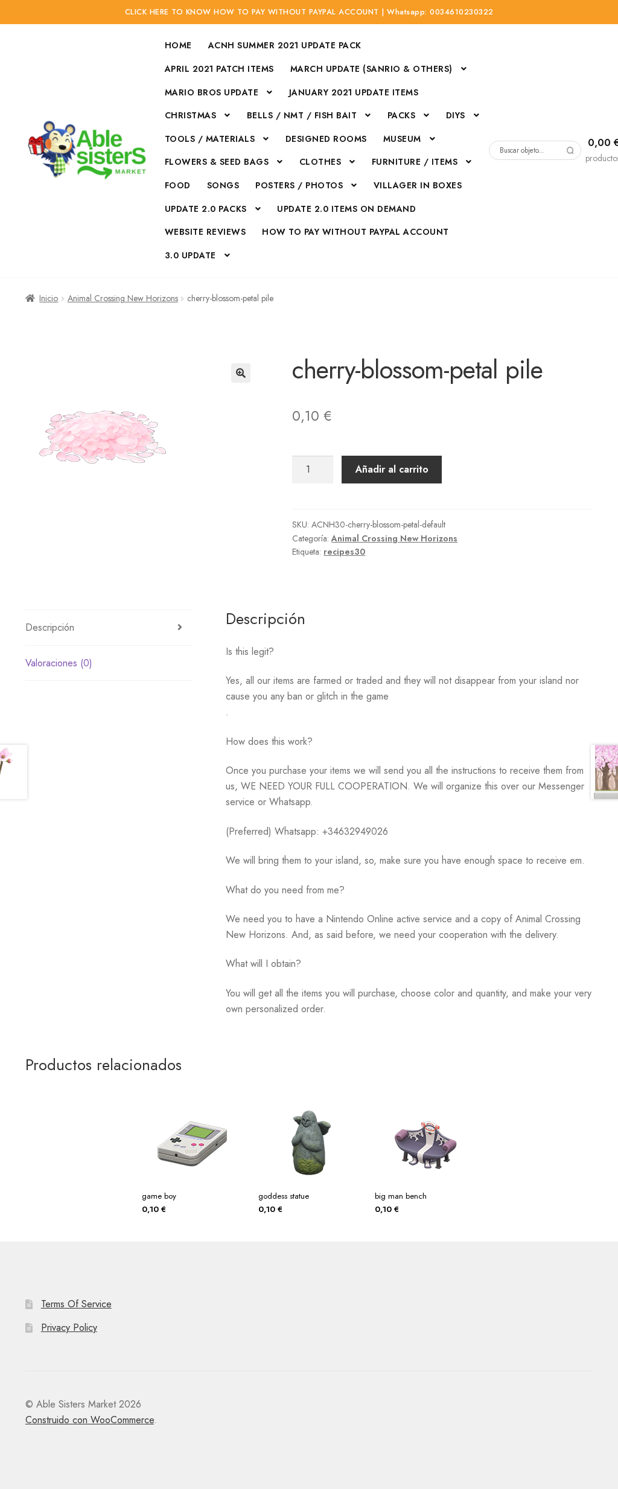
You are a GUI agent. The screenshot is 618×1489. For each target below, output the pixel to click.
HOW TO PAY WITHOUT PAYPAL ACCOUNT (355, 232)
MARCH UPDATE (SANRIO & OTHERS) (371, 69)
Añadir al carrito (391, 469)
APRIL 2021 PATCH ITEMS (219, 69)
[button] (240, 373)
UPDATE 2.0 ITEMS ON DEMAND (346, 209)
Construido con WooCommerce (89, 1420)
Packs (401, 115)
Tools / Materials (210, 139)
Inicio (48, 298)
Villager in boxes (418, 185)
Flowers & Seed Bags (217, 162)
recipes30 (344, 552)
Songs (223, 185)
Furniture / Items (415, 162)
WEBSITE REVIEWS (205, 232)
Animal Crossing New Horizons (123, 298)
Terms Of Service (76, 1304)
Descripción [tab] (49, 627)
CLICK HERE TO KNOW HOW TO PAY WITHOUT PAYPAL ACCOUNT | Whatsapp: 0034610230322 (309, 12)
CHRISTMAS (191, 115)
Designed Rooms (326, 139)
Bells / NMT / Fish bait (302, 115)
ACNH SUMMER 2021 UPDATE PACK (285, 45)
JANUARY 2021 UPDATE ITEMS (354, 92)
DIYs (455, 115)
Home (178, 45)
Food (178, 185)
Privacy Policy (69, 1327)
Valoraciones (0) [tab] (58, 663)
